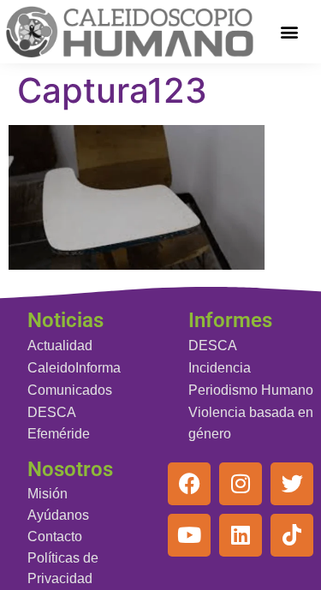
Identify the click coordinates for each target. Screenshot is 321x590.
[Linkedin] (240, 535)
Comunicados (69, 390)
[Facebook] (189, 483)
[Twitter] (291, 483)
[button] (289, 31)
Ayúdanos (58, 515)
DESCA (51, 412)
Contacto (54, 536)
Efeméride (58, 433)
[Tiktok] (291, 535)
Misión (47, 493)
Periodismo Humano (250, 390)
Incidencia (219, 368)
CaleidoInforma (74, 368)
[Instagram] (240, 483)
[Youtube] (189, 535)
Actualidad (59, 345)
